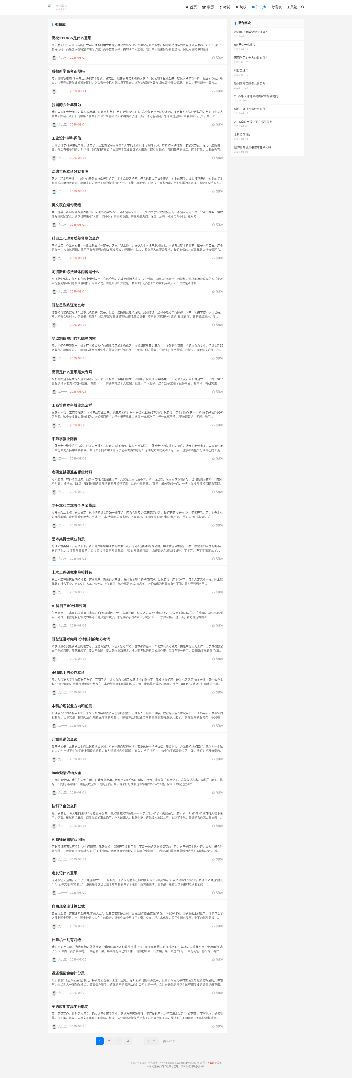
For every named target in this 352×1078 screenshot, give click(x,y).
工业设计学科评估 (66, 138)
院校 (242, 7)
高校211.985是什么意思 (71, 38)
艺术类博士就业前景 (68, 539)
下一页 (151, 1041)
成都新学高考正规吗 (68, 71)
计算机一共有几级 (66, 940)
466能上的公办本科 (68, 672)
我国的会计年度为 (66, 105)
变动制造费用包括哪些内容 (74, 338)
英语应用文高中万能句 (70, 1006)
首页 (193, 7)
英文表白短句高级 (66, 205)
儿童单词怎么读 (64, 739)
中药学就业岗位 (64, 439)
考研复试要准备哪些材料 (72, 472)
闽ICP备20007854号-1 (194, 1062)
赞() (217, 57)
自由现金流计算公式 (68, 906)
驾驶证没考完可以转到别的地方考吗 (81, 639)
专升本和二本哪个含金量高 (74, 505)
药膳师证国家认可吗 (68, 839)
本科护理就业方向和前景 (72, 706)
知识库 (260, 7)
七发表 (276, 7)
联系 (212, 1062)
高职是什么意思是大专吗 (72, 372)
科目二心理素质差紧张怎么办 (75, 238)
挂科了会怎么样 (64, 806)
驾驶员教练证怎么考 (68, 305)
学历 (210, 7)
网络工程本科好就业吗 (70, 171)
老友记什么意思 (64, 873)
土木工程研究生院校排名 (72, 572)
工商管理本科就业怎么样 (72, 405)
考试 (226, 7)
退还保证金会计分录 (68, 973)
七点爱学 (49, 7)
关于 (219, 1062)
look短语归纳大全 (66, 773)
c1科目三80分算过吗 (69, 606)
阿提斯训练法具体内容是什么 (75, 272)
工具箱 (292, 7)
